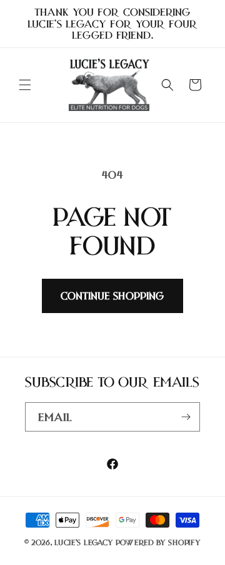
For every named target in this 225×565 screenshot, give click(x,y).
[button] (25, 85)
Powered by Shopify (158, 542)
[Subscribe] (185, 417)
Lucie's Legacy (84, 542)
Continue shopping (112, 295)
